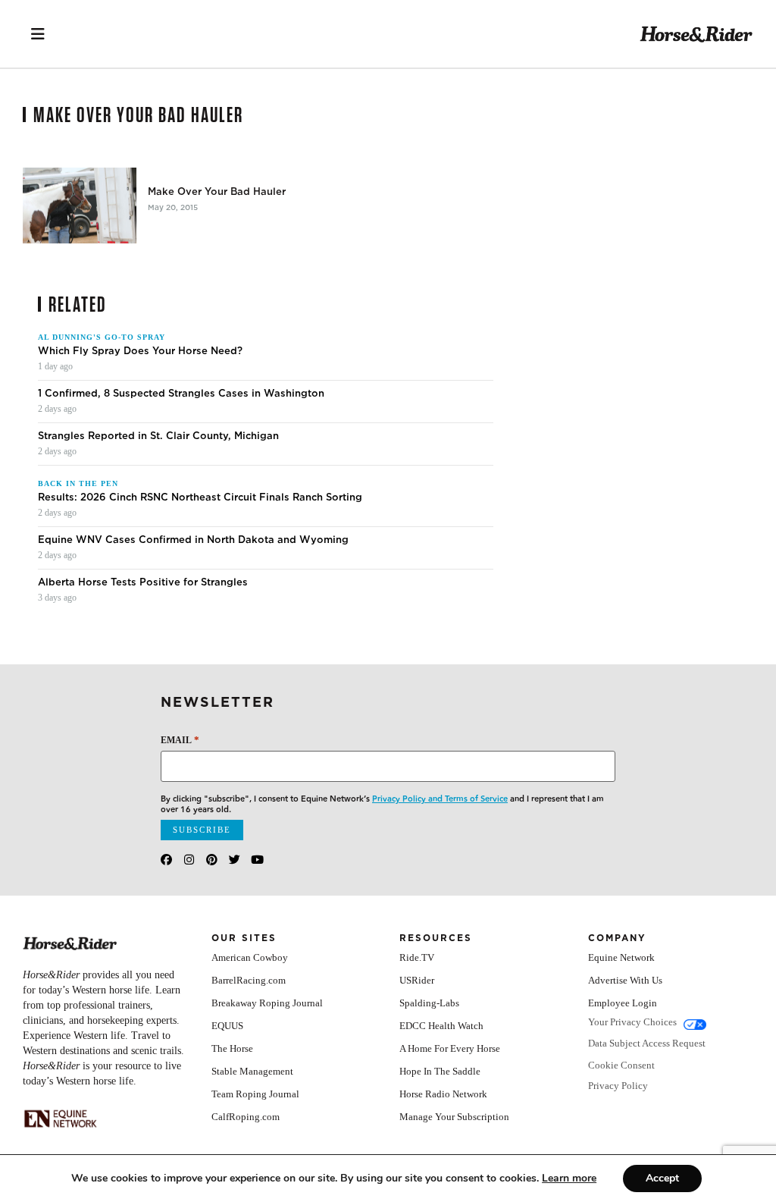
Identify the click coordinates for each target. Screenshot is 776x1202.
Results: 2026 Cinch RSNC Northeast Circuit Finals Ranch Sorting (200, 497)
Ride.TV (416, 957)
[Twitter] (234, 859)
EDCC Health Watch (441, 1025)
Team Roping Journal (255, 1094)
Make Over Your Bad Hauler (217, 192)
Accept (662, 1178)
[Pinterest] (211, 859)
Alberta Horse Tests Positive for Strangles (143, 582)
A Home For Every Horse (449, 1048)
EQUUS (227, 1025)
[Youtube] (257, 859)
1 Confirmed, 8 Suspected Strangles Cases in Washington (181, 393)
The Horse (232, 1048)
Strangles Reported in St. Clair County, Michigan (158, 436)
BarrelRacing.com (248, 980)
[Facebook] (166, 859)
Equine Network (621, 957)
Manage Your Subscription (454, 1116)
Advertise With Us (625, 980)
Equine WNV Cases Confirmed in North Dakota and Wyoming (193, 540)
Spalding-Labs (429, 1003)
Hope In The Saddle (439, 1071)
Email (180, 740)
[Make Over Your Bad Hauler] (79, 205)
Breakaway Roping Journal (267, 1003)
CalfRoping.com (245, 1116)
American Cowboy (249, 957)
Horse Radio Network (443, 1094)
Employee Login (622, 1003)
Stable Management (252, 1071)
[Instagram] (189, 859)
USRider (416, 980)
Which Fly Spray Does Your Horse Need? (140, 351)
